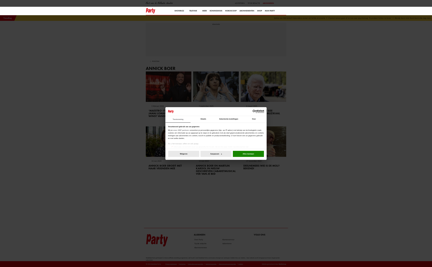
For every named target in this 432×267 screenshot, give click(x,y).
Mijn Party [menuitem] (270, 11)
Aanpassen (214, 154)
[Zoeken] (284, 11)
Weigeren (183, 154)
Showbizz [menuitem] (179, 11)
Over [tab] (254, 119)
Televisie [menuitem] (193, 11)
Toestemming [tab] (178, 119)
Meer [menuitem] (204, 11)
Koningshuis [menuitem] (216, 11)
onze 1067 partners (181, 130)
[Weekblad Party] (150, 11)
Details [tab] (203, 119)
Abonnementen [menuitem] (247, 11)
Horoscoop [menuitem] (231, 11)
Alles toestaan (248, 154)
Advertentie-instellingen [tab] (228, 119)
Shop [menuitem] (259, 11)
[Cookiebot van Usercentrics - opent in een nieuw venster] (254, 111)
